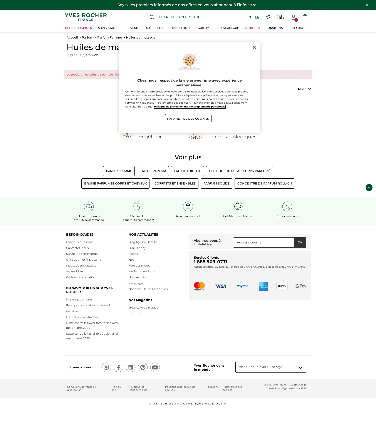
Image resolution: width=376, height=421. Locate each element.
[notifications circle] (296, 20)
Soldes (133, 253)
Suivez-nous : (81, 367)
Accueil (72, 37)
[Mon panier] (305, 17)
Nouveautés (137, 277)
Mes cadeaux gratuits (81, 265)
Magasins (212, 386)
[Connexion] (293, 17)
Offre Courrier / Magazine (83, 259)
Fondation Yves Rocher (82, 317)
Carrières (72, 311)
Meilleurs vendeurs (142, 271)
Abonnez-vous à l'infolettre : (207, 242)
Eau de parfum (153, 171)
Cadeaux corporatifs (80, 277)
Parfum (87, 37)
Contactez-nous (77, 248)
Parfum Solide (216, 183)
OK (300, 242)
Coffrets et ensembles (175, 183)
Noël (132, 259)
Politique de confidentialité (138, 388)
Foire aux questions (79, 242)
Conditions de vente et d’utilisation (81, 388)
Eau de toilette (187, 171)
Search (151, 17)
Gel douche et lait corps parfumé (239, 171)
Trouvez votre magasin (145, 307)
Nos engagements (79, 299)
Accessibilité (74, 271)
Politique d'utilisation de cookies (180, 388)
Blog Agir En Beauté (143, 242)
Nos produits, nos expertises (148, 289)
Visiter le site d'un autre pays (260, 367)
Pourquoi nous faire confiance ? (88, 305)
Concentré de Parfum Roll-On (264, 183)
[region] (189, 88)
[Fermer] (254, 47)
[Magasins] (268, 17)
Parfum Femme (109, 37)
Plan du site (116, 388)
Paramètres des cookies (232, 388)
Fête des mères (139, 265)
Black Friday (137, 248)
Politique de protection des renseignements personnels (189, 106)
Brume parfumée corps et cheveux (115, 183)
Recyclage (136, 283)
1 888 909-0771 (210, 261)
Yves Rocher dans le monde (209, 367)
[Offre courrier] (280, 17)
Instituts (134, 313)
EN (249, 17)
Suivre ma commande (82, 253)
